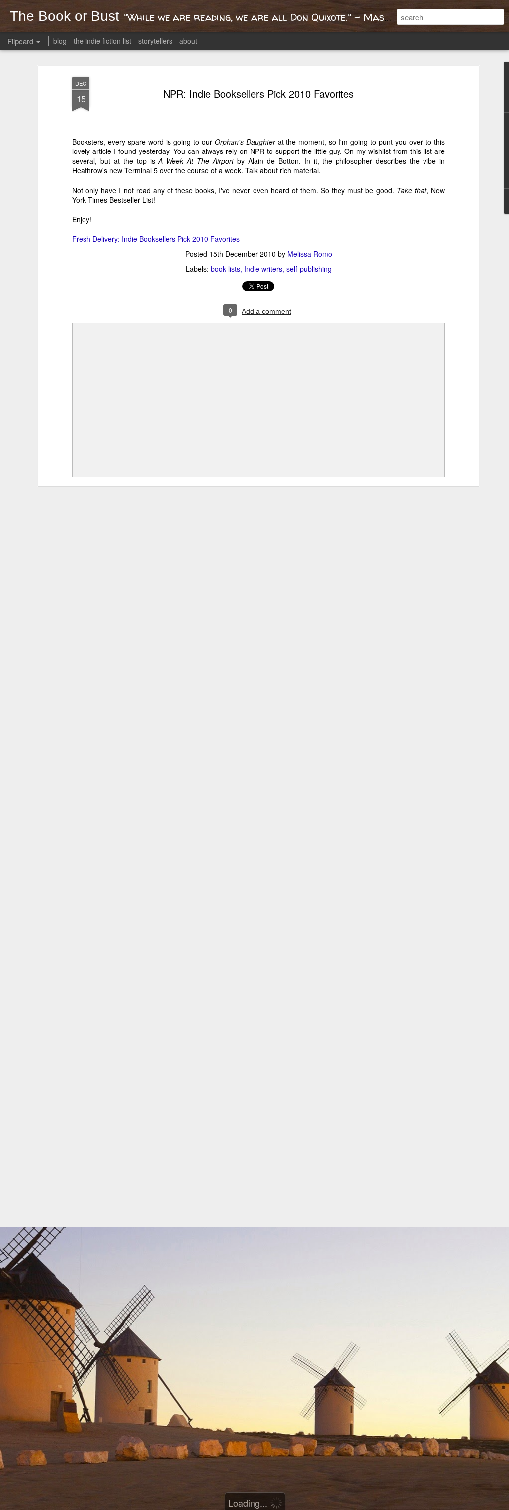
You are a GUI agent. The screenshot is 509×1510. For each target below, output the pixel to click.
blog (60, 41)
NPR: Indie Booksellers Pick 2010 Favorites (258, 93)
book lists (225, 269)
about (188, 41)
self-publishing (309, 269)
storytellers (155, 41)
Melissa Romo (309, 254)
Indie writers (263, 269)
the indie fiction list (103, 41)
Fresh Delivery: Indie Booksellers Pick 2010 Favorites (156, 239)
